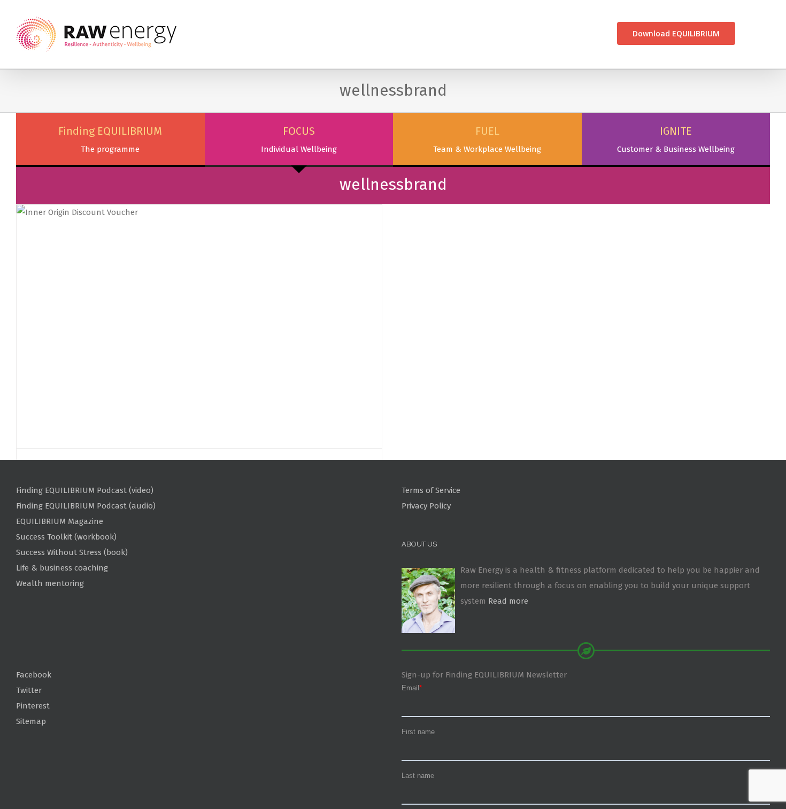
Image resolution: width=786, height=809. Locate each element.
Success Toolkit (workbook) (66, 587)
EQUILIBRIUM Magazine (59, 572)
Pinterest (33, 756)
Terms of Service (431, 541)
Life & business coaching (62, 618)
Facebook (33, 725)
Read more (508, 652)
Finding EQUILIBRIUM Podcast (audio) (86, 556)
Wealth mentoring (50, 634)
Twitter (29, 741)
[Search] (753, 33)
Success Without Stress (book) (72, 603)
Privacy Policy (426, 556)
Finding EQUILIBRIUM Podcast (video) (84, 541)
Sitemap (31, 772)
